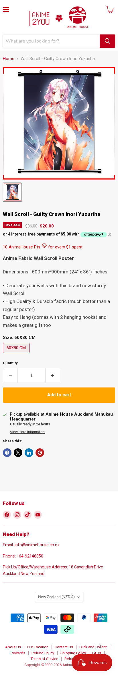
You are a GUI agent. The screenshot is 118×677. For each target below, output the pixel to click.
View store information (27, 432)
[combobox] (51, 41)
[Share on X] (18, 452)
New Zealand (56, 596)
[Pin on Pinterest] (40, 452)
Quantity (10, 363)
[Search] (107, 41)
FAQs (96, 653)
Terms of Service (44, 659)
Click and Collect (93, 647)
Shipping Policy (73, 653)
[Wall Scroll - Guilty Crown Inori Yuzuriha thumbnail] (12, 192)
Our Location (37, 647)
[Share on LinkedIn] (29, 452)
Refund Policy (43, 653)
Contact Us (64, 647)
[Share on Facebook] (7, 452)
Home (8, 58)
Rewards (18, 653)
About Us (13, 647)
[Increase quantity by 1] (53, 375)
